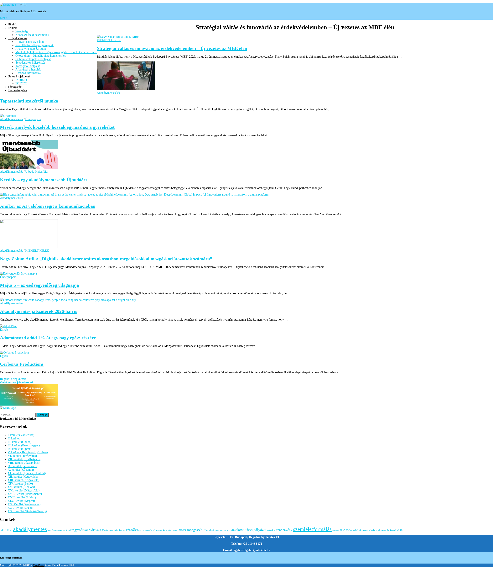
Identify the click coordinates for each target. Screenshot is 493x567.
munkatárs (210, 530)
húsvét (98, 530)
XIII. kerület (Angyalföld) (23, 480)
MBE (23, 4)
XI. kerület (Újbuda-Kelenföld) (27, 473)
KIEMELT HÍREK (109, 40)
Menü (3, 17)
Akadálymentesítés (108, 92)
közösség (167, 530)
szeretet (335, 530)
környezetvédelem (145, 530)
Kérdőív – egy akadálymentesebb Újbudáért (43, 179)
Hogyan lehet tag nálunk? (31, 41)
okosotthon (244, 530)
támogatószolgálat (367, 530)
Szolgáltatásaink (17, 38)
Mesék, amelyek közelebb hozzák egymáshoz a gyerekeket (57, 127)
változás (381, 530)
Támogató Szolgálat (27, 66)
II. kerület (13, 438)
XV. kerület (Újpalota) (21, 487)
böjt (49, 530)
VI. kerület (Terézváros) (22, 455)
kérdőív (131, 530)
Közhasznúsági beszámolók (32, 34)
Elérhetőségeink (17, 90)
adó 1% (4, 530)
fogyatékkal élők (83, 530)
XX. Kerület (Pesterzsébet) (24, 504)
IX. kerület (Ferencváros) (23, 466)
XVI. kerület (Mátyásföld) (23, 490)
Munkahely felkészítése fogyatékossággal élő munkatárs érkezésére (56, 52)
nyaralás (231, 530)
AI (11, 530)
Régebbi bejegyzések (13, 379)
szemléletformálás (312, 529)
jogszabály (113, 530)
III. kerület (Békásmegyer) (24, 445)
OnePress (38, 565)
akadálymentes (30, 529)
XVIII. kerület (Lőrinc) (22, 497)
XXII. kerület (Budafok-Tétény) (27, 511)
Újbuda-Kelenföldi (36, 171)
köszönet (158, 530)
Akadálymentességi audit (30, 48)
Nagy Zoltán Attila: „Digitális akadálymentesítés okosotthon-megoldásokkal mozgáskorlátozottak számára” (106, 258)
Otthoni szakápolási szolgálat (33, 59)
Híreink (12, 24)
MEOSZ (182, 530)
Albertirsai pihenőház (28, 69)
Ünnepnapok (33, 119)
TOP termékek (352, 530)
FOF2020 (21, 83)
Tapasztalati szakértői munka (29, 100)
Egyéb (4, 329)
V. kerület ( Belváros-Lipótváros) (28, 452)
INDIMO (21, 79)
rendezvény (284, 530)
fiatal (68, 530)
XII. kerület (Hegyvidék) (23, 476)
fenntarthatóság (58, 530)
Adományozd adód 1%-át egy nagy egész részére (48, 337)
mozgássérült (196, 530)
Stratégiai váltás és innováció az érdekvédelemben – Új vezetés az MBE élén (172, 48)
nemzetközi (221, 530)
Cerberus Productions (22, 364)
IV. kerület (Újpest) (19, 448)
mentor (175, 530)
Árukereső (391, 530)
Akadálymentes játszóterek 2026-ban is (38, 311)
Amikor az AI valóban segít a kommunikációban (47, 206)
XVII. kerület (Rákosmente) (25, 494)
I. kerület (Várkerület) (21, 435)
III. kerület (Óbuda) (19, 442)
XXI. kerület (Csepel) (21, 507)
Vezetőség (21, 31)
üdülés (399, 530)
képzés (122, 530)
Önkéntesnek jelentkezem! (16, 382)
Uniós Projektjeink (19, 76)
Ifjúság (105, 530)
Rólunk (12, 27)
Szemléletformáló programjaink (34, 45)
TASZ (342, 530)
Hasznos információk (28, 73)
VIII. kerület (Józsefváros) (23, 462)
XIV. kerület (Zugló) (20, 483)
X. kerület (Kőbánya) (21, 469)
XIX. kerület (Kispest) (21, 500)
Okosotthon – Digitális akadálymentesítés (40, 55)
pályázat (260, 530)
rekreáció (271, 530)
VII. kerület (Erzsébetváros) (24, 459)
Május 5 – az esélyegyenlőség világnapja (39, 285)
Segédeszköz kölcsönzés (30, 62)
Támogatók (15, 86)
